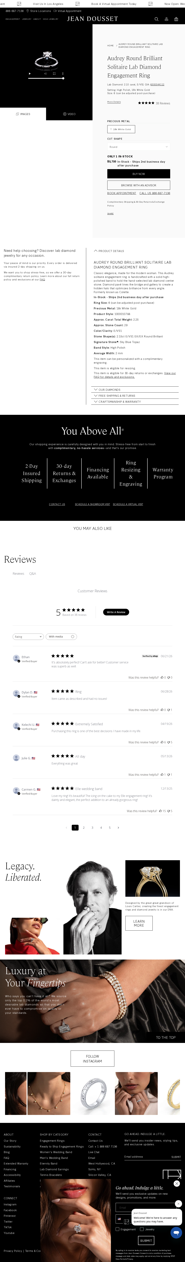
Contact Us (95, 1140)
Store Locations (40, 11)
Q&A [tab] (32, 573)
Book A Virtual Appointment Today (94, 4)
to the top (166, 1037)
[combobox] (28, 637)
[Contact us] (148, 19)
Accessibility (12, 1175)
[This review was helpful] (162, 742)
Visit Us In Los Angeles (29, 4)
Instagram (10, 1204)
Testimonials (12, 1186)
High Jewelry (50, 19)
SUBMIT (146, 1240)
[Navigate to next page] (118, 828)
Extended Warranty (16, 1163)
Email (91, 1158)
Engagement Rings (52, 1140)
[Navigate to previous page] (66, 828)
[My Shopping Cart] (176, 19)
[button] (48, 1093)
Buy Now (139, 174)
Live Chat (93, 1152)
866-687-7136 (15, 11)
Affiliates (9, 1180)
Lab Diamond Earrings (54, 1169)
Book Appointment (121, 193)
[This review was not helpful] (168, 742)
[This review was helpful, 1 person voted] (162, 775)
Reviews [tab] (18, 573)
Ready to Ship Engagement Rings (62, 1146)
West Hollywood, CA (101, 1163)
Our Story (10, 1140)
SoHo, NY (94, 1169)
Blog (7, 1152)
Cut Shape (114, 138)
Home (110, 45)
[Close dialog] (177, 1183)
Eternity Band (48, 1163)
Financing (10, 1169)
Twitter (8, 1221)
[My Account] (166, 19)
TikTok (8, 1227)
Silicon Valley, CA (99, 1175)
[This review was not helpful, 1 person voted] (168, 710)
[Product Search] (156, 19)
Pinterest (10, 1215)
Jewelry (26, 19)
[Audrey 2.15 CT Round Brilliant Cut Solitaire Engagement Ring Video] (46, 61)
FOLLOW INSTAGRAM (92, 1058)
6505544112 (157, 84)
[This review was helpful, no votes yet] (162, 677)
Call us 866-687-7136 (154, 193)
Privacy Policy (13, 1251)
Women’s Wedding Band (56, 1152)
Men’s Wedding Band (54, 1158)
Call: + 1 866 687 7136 (102, 1146)
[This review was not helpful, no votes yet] (168, 677)
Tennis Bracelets (51, 1175)
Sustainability (12, 1146)
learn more (139, 923)
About (37, 19)
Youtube (9, 1233)
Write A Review (116, 612)
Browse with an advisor (138, 185)
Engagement (13, 19)
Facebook (10, 1210)
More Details (114, 101)
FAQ (42, 279)
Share (110, 213)
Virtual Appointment (69, 11)
